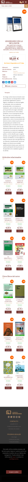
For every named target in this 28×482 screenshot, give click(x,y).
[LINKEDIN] (19, 417)
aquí (14, 457)
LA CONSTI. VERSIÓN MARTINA (19, 257)
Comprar (8, 193)
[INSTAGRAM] (14, 417)
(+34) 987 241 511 (14, 424)
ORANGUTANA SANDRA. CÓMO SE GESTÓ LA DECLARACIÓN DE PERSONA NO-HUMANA (8, 338)
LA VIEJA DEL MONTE (20, 300)
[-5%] (8, 170)
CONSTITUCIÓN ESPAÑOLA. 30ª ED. (8, 219)
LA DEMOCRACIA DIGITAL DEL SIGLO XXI (8, 257)
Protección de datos (14, 441)
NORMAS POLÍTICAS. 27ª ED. (8, 181)
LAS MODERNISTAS (8, 376)
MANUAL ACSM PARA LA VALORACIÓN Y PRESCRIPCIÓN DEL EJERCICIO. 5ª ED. (8, 300)
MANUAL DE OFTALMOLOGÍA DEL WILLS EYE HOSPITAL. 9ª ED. (19, 338)
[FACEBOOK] (9, 417)
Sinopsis (7, 92)
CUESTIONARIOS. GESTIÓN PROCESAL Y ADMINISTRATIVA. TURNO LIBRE (19, 376)
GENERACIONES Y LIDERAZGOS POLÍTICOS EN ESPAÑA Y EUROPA (19, 219)
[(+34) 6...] (16, 417)
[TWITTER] (11, 417)
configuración (13, 459)
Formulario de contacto (14, 429)
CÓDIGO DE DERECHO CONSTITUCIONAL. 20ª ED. (19, 181)
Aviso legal (14, 437)
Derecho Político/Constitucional (18, 72)
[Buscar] (26, 6)
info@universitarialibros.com (14, 426)
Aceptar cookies (13, 472)
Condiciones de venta (14, 439)
